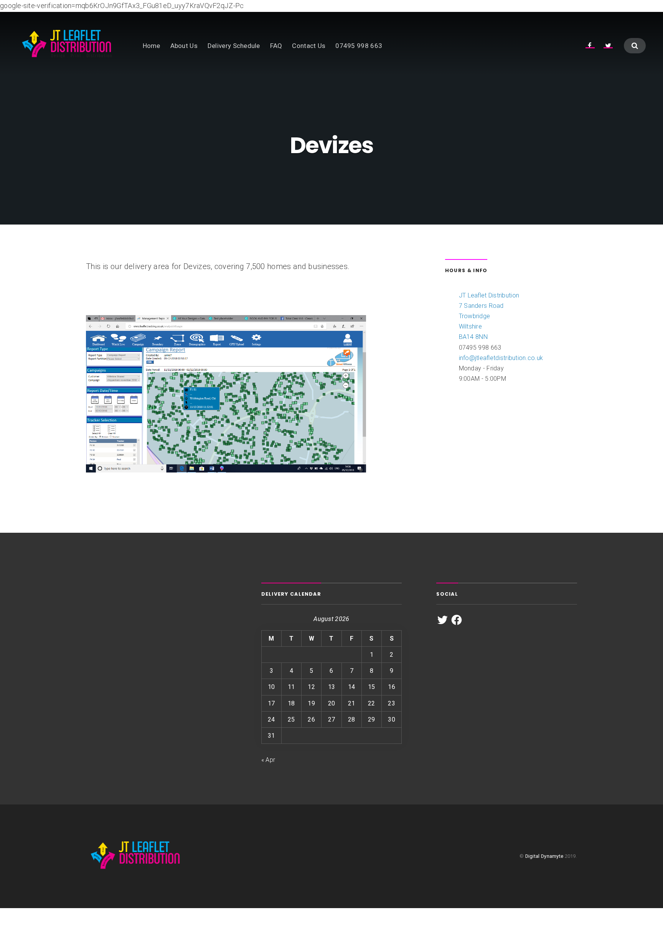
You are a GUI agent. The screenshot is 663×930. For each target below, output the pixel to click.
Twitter (608, 45)
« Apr (268, 759)
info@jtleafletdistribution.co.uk (501, 358)
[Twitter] (442, 620)
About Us (184, 46)
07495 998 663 (358, 46)
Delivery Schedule (234, 46)
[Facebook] (456, 620)
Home (151, 46)
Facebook (590, 45)
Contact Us (308, 46)
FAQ (276, 46)
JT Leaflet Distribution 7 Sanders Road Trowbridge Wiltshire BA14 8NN (489, 316)
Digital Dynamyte (544, 856)
